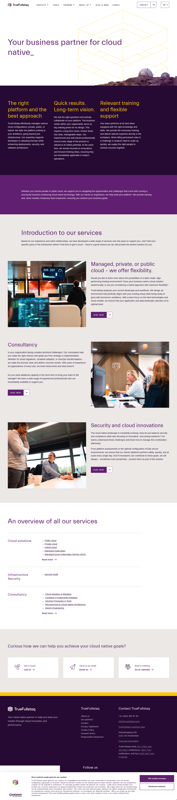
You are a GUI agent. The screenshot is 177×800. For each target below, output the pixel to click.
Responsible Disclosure (92, 737)
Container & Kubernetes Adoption (61, 598)
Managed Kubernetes (55, 551)
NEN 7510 (146, 750)
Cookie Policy (87, 730)
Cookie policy (63, 793)
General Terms (88, 733)
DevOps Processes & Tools (58, 601)
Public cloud (50, 540)
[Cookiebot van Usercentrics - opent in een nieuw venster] (15, 795)
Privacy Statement (89, 726)
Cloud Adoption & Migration (58, 594)
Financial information (129, 741)
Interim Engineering (54, 608)
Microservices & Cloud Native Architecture (65, 604)
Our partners (87, 719)
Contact (84, 723)
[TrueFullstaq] (18, 4)
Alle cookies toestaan (157, 778)
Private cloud (51, 544)
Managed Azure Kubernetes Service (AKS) (65, 554)
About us (85, 716)
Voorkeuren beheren (156, 786)
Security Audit (51, 574)
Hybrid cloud (51, 547)
